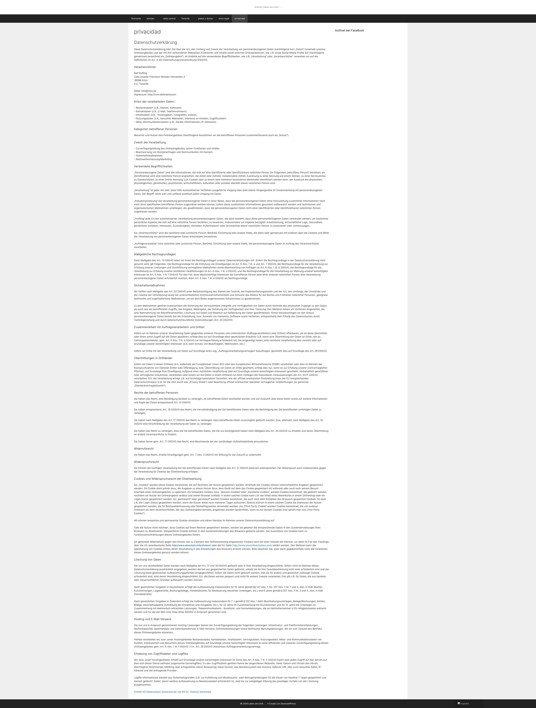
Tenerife (185, 18)
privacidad (240, 18)
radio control (169, 18)
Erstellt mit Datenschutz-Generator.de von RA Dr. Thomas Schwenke (172, 691)
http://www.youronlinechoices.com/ (252, 545)
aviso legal (224, 18)
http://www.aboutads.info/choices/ (191, 545)
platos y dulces (205, 18)
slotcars (150, 18)
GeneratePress (288, 703)
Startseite (136, 18)
